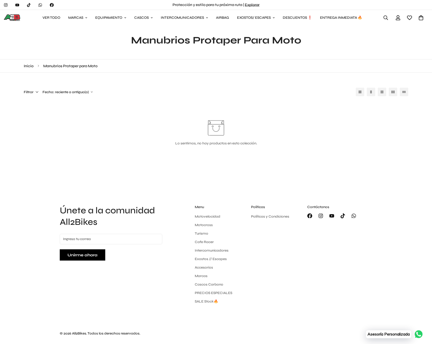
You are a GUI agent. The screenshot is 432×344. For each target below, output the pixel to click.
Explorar (252, 4)
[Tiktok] (29, 5)
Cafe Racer (204, 242)
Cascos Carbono (209, 284)
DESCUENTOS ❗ (297, 17)
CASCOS (141, 17)
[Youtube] (17, 5)
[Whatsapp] (40, 5)
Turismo (201, 233)
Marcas (201, 276)
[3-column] (382, 92)
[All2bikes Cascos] (12, 17)
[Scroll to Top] (422, 317)
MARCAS (75, 17)
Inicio (29, 66)
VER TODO (51, 17)
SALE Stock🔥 (206, 301)
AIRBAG (222, 17)
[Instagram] (6, 5)
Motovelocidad (207, 216)
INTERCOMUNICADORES (182, 17)
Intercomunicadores (211, 250)
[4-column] (393, 92)
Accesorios (204, 267)
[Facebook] (52, 5)
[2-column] (371, 92)
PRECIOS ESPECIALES (213, 293)
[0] (421, 17)
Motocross (204, 225)
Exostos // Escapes (211, 259)
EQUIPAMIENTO (108, 17)
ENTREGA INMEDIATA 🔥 (341, 17)
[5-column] (404, 92)
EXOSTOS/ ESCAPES (254, 17)
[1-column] (360, 92)
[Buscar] (385, 17)
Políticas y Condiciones (270, 216)
